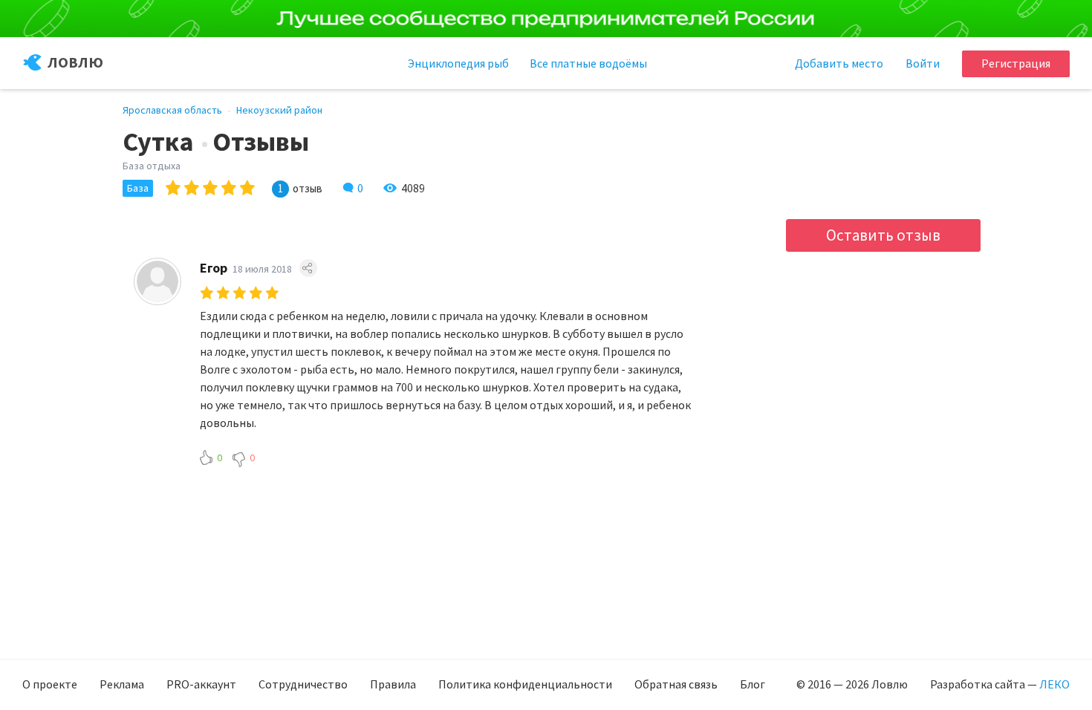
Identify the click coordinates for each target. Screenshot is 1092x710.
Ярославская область (172, 110)
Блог (752, 684)
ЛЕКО (1054, 684)
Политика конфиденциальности (525, 684)
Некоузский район (279, 110)
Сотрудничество (303, 684)
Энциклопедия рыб (458, 63)
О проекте (49, 684)
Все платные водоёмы (588, 63)
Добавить (839, 63)
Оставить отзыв (883, 235)
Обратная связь (676, 684)
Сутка (158, 142)
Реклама (122, 684)
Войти (923, 63)
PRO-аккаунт (201, 684)
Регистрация (1015, 63)
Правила (393, 684)
